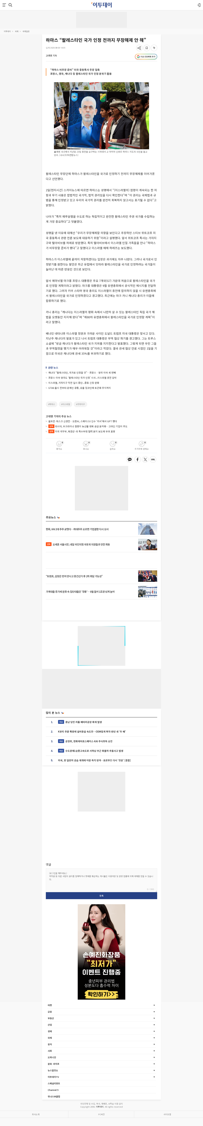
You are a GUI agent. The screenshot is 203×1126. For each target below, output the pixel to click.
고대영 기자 (51, 55)
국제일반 (26, 31)
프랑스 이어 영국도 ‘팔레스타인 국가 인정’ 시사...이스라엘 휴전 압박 (82, 377)
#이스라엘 (65, 404)
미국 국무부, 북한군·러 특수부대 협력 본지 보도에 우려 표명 (82, 431)
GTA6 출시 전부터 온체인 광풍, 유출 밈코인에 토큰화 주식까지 (79, 387)
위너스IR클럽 (54, 1096)
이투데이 (7, 31)
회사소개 (35, 1114)
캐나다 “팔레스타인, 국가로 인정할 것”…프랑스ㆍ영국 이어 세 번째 (82, 372)
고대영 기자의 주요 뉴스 (59, 416)
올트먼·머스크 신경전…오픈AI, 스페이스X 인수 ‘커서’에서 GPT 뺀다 (82, 421)
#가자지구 (80, 404)
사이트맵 (167, 1114)
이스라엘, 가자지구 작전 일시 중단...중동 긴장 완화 (73, 382)
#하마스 (51, 404)
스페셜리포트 (54, 1083)
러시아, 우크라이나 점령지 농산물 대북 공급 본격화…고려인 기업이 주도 (89, 426)
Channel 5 (53, 1090)
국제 (16, 31)
